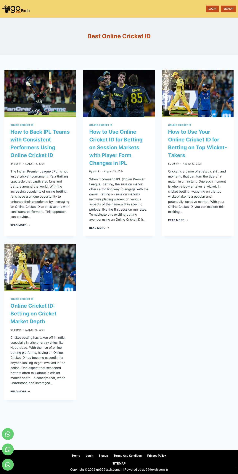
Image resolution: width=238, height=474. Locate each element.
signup (103, 455)
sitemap (119, 463)
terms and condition (128, 455)
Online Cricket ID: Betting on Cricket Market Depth (33, 314)
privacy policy (156, 455)
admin (17, 163)
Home (76, 455)
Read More (20, 225)
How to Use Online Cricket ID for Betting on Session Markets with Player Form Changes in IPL (116, 147)
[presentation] (40, 93)
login (89, 455)
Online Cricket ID (21, 125)
